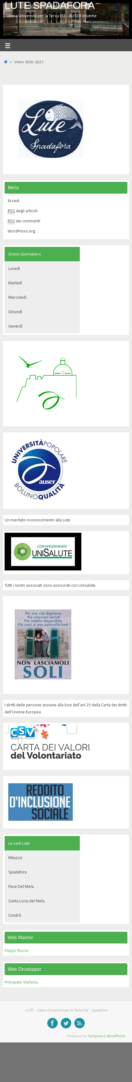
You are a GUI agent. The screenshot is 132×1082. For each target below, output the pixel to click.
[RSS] (79, 1023)
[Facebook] (52, 1023)
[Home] (5, 62)
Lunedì (14, 268)
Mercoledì (17, 297)
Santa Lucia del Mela (26, 901)
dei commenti (24, 221)
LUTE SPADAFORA (50, 5)
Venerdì (15, 326)
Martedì (15, 283)
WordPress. (116, 1036)
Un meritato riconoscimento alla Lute (37, 520)
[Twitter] (66, 1023)
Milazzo (15, 857)
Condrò (14, 915)
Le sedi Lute (19, 843)
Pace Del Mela (21, 886)
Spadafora (17, 872)
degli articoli (22, 211)
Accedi (13, 201)
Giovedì (15, 312)
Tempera (95, 1036)
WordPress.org (21, 231)
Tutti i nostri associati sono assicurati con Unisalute (50, 585)
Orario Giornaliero (24, 254)
